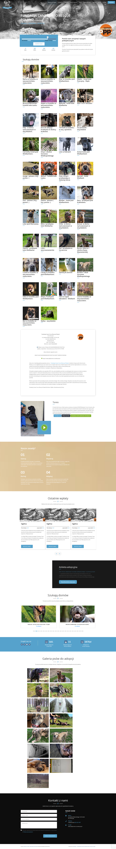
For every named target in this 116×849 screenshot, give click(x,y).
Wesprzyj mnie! (27, 546)
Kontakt (104, 2)
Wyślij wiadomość (50, 835)
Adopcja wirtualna (52, 2)
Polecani (66, 2)
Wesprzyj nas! (39, 43)
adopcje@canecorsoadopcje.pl (75, 826)
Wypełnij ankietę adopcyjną (68, 582)
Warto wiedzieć (73, 2)
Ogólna (24, 524)
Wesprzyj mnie (65, 415)
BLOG (99, 2)
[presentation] (56, 553)
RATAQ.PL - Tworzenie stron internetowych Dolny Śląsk (84, 846)
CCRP (9, 5)
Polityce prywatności (28, 832)
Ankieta (94, 2)
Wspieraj (111, 2)
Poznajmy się (58, 415)
